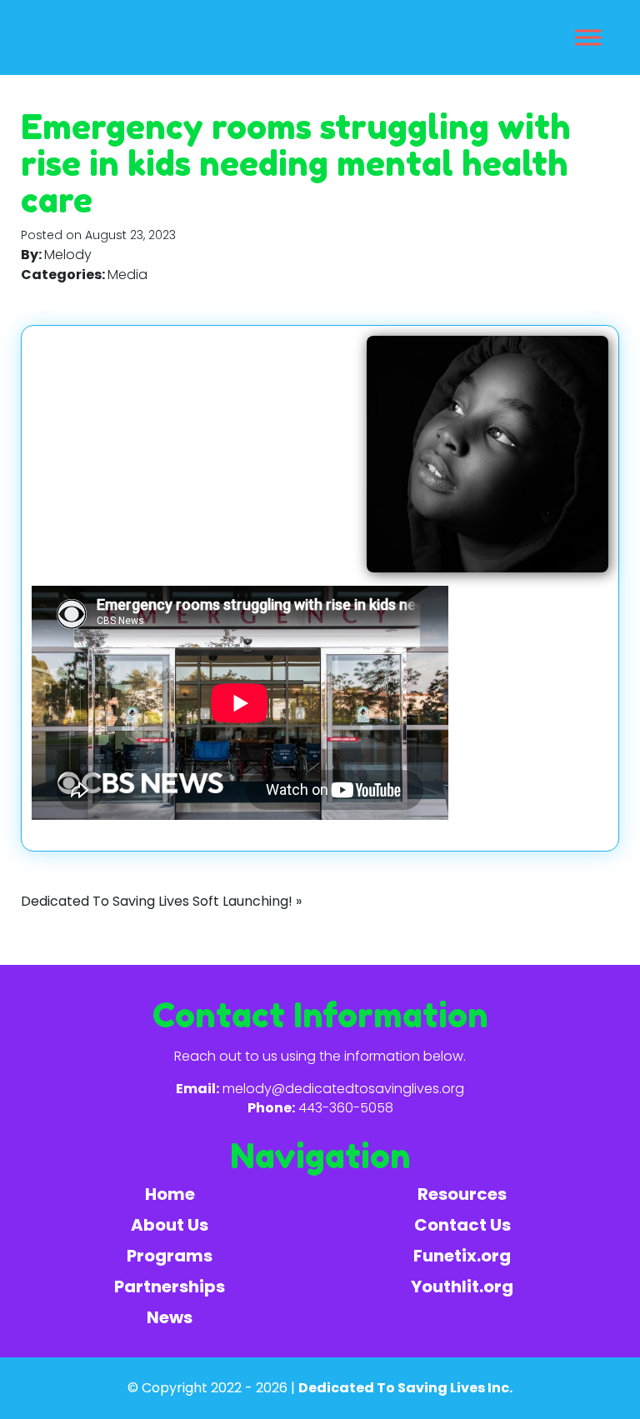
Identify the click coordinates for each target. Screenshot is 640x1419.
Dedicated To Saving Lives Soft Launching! (156, 901)
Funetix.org (462, 1255)
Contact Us (462, 1225)
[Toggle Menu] (588, 37)
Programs (169, 1255)
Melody (68, 254)
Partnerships (169, 1286)
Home (170, 1194)
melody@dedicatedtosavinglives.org (343, 1088)
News (169, 1317)
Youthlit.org (462, 1286)
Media (128, 274)
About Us (169, 1225)
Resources (462, 1194)
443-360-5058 (345, 1107)
